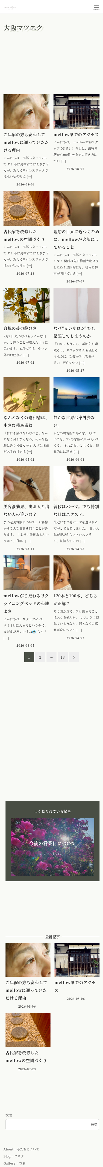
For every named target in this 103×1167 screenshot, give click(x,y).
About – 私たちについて (21, 1149)
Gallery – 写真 (15, 1163)
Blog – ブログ (14, 1156)
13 (62, 657)
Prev (16, 846)
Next (88, 846)
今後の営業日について (52, 843)
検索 (9, 1115)
